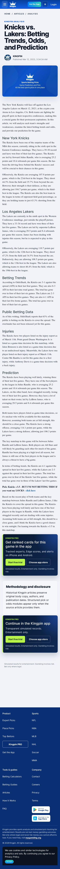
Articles (19, 14)
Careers (36, 784)
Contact (36, 776)
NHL (34, 744)
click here (31, 490)
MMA (34, 760)
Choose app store (38, 562)
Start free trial (15, 562)
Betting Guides (9, 784)
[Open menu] (5, 4)
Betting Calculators (12, 776)
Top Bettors (8, 736)
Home (7, 14)
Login (54, 4)
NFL (34, 720)
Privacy (35, 792)
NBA (34, 728)
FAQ (4, 808)
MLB (34, 736)
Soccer (35, 752)
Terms (35, 800)
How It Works (9, 800)
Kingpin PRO (15, 744)
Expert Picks (8, 720)
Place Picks (8, 728)
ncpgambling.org (33, 837)
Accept (9, 862)
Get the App (34, 4)
